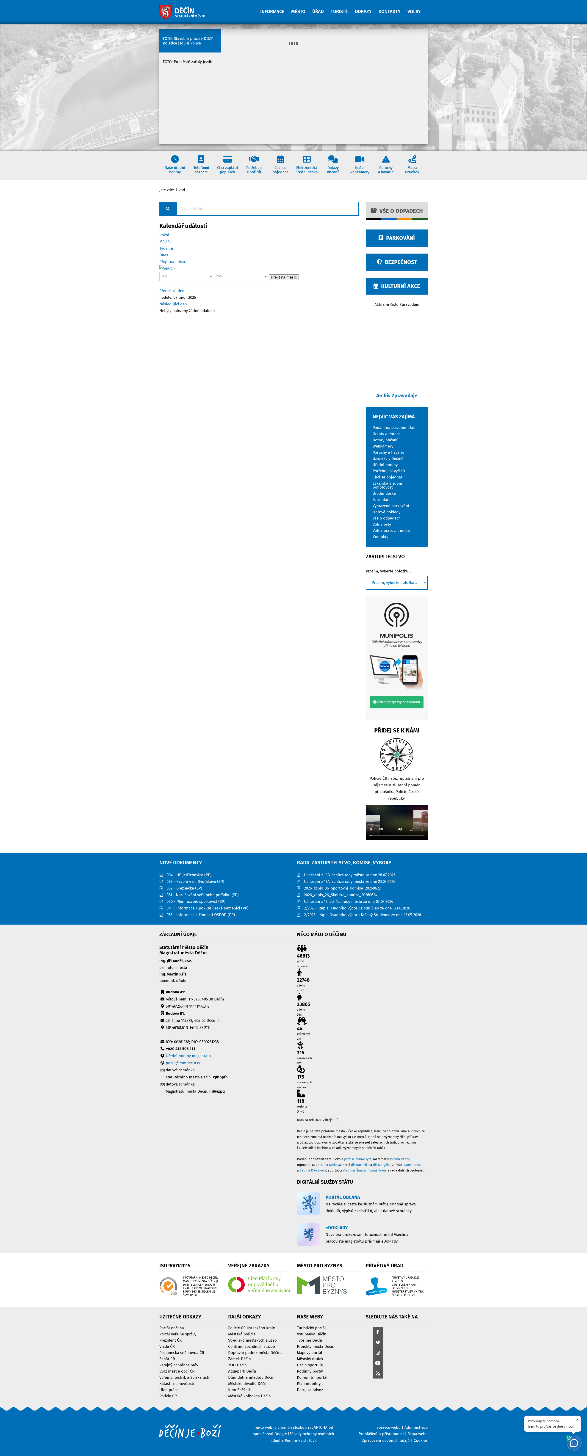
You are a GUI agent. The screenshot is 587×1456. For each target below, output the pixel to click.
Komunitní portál (312, 1377)
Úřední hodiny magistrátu (188, 1055)
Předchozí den (171, 290)
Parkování (399, 238)
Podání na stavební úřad (394, 427)
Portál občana (171, 1328)
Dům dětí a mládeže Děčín (251, 1377)
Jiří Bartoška (360, 1165)
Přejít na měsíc (172, 261)
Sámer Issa (412, 1165)
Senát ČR (167, 1359)
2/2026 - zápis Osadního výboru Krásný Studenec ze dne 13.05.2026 (362, 914)
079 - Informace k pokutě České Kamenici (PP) (207, 908)
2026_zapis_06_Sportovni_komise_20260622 (342, 888)
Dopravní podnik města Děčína (255, 1352)
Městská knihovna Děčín (249, 1396)
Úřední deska (384, 493)
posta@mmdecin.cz (183, 1063)
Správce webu (389, 1427)
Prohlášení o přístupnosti (381, 1433)
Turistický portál (311, 1328)
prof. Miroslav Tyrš (357, 1159)
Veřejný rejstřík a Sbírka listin (185, 1377)
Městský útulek (310, 1359)
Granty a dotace (386, 433)
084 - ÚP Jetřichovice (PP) (189, 875)
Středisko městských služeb (252, 1340)
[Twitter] (378, 1342)
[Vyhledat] (167, 268)
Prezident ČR (170, 1340)
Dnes (163, 255)
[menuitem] (275, 9)
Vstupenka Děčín (311, 1334)
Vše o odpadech (400, 211)
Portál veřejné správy (177, 1334)
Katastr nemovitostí (176, 1383)
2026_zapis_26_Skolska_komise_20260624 (340, 894)
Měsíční (166, 241)
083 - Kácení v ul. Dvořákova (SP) (195, 881)
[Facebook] (378, 1332)
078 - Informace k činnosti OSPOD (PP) (200, 914)
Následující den (173, 304)
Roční (164, 235)
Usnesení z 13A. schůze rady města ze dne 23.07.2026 (349, 881)
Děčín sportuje (310, 1365)
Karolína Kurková (328, 1165)
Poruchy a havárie (388, 452)
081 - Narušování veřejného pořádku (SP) (202, 894)
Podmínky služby (299, 1440)
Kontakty (380, 536)
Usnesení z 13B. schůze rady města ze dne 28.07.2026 (350, 875)
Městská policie (241, 1334)
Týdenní (166, 248)
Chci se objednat (387, 477)
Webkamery (383, 446)
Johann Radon (400, 1159)
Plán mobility (309, 1383)
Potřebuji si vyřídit (389, 471)
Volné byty (382, 524)
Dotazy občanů (386, 440)
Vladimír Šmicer (354, 1170)
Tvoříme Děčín (309, 1340)
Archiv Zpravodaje (396, 395)
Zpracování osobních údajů (386, 1440)
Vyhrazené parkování (391, 505)
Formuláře (381, 499)
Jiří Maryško (381, 1165)
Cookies (421, 1440)
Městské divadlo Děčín (248, 1383)
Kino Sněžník (239, 1389)
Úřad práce (168, 1389)
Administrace (416, 1427)
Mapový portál (309, 1352)
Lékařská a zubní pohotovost (387, 485)
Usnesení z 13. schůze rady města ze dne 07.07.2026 (348, 901)
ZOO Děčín (237, 1365)
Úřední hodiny (385, 464)
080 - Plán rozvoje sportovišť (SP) (195, 901)
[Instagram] (378, 1353)
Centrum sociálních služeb (251, 1346)
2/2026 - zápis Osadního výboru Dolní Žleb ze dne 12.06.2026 (357, 908)
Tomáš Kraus (377, 1170)
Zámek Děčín (239, 1359)
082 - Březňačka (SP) (184, 888)
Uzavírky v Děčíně (388, 458)
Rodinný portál (310, 1371)
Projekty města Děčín (315, 1346)
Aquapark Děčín (242, 1371)
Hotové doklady (386, 512)
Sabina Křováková (313, 1170)
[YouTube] (378, 1363)
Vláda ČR (167, 1346)
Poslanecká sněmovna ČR (181, 1352)
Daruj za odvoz (310, 1389)
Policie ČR (168, 1396)
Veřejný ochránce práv (178, 1365)
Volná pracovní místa (391, 530)
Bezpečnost (399, 262)
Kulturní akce (399, 286)
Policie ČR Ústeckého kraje (251, 1328)
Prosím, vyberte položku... (388, 571)
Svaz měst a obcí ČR (176, 1371)
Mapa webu (418, 1433)
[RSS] (378, 1373)
